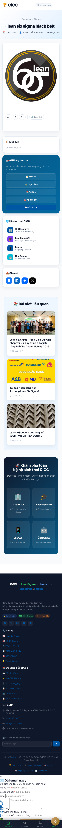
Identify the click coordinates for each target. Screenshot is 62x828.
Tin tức (37, 19)
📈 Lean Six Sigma (10, 636)
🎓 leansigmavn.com (33, 765)
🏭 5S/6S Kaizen (10, 641)
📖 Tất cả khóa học (11, 673)
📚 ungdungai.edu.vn (24, 770)
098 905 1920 (12, 718)
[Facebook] (5, 623)
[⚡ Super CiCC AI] (55, 821)
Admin (25, 32)
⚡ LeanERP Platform (12, 678)
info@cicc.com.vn (14, 723)
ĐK (56, 744)
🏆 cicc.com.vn (15, 765)
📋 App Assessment (11, 688)
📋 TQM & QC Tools (11, 651)
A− (8, 117)
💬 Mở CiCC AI (31, 207)
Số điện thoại (7, 792)
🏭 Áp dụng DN (31, 200)
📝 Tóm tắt (31, 176)
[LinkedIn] (30, 623)
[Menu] (57, 5)
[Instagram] (17, 623)
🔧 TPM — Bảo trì (10, 646)
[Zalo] (25, 280)
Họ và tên (6, 787)
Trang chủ (26, 19)
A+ (22, 117)
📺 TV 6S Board (9, 693)
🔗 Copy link (36, 117)
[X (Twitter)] (11, 623)
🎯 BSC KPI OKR (9, 656)
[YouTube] (23, 623)
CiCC (13, 757)
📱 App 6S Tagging (11, 683)
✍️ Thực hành (31, 184)
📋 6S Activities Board (12, 698)
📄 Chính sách (41, 770)
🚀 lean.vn (48, 765)
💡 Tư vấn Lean (9, 661)
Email (2, 796)
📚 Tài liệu (31, 192)
